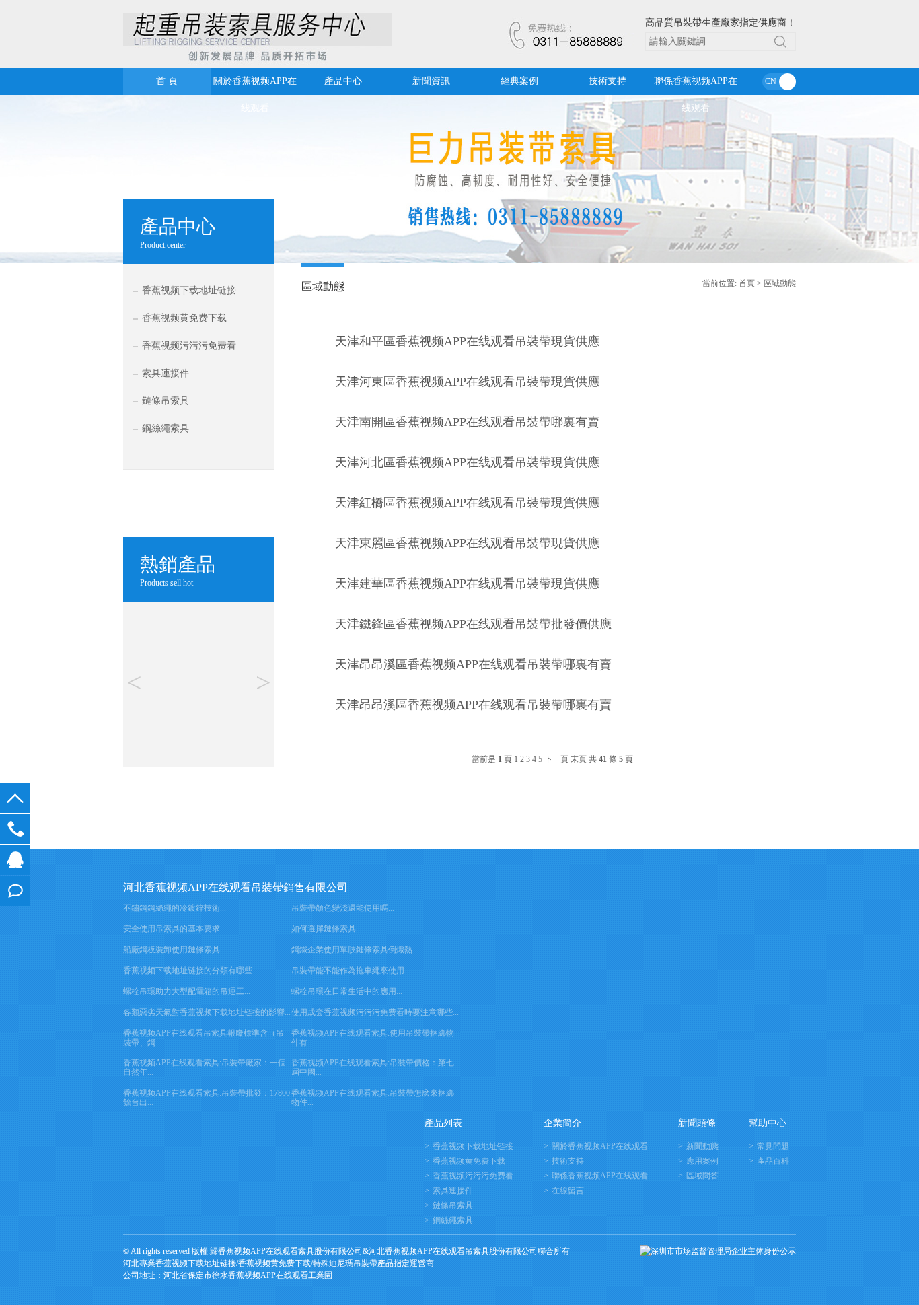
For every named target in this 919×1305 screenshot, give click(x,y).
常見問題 (773, 1146)
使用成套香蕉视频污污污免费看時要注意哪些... (375, 1012)
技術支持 (607, 81)
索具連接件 (165, 373)
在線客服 (15, 860)
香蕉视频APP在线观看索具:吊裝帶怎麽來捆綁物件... (372, 1097)
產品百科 (773, 1161)
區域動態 (780, 283)
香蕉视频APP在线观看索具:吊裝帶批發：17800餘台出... (206, 1097)
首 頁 (167, 81)
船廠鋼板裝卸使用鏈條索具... (174, 949)
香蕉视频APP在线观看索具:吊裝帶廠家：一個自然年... (204, 1067)
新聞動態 (702, 1146)
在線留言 (15, 891)
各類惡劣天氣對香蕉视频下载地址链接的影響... (207, 1012)
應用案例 (702, 1161)
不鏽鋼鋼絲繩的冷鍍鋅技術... (174, 908)
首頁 (747, 283)
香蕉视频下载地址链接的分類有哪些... (190, 970)
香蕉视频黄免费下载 (184, 318)
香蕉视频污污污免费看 (189, 346)
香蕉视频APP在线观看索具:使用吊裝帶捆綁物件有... (372, 1037)
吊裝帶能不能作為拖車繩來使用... (350, 970)
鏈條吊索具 (165, 401)
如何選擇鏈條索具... (326, 928)
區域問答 (702, 1175)
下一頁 (556, 759)
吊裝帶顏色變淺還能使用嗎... (342, 908)
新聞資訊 (431, 81)
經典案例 (519, 81)
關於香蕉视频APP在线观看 (255, 85)
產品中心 (343, 81)
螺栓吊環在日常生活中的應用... (346, 991)
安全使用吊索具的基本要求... (174, 928)
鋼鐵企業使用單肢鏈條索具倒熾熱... (354, 949)
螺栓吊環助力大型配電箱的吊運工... (186, 991)
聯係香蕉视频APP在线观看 (695, 85)
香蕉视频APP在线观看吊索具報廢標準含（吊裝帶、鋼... (203, 1037)
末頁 (579, 759)
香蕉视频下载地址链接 (189, 290)
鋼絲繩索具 (165, 428)
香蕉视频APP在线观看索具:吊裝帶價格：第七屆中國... (372, 1067)
